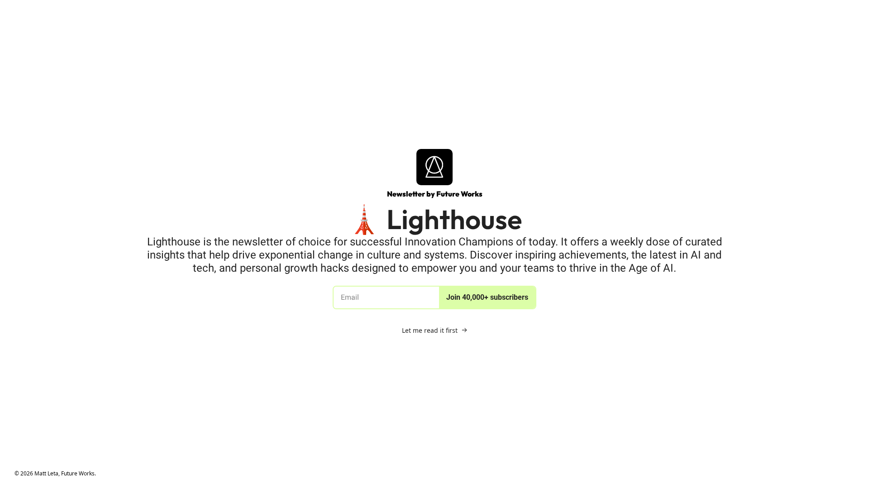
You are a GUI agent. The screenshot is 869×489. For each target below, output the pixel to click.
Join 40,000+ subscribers (487, 297)
